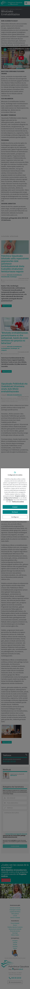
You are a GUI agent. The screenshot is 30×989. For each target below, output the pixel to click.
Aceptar (15, 507)
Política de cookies (18, 501)
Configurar (15, 517)
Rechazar (15, 512)
